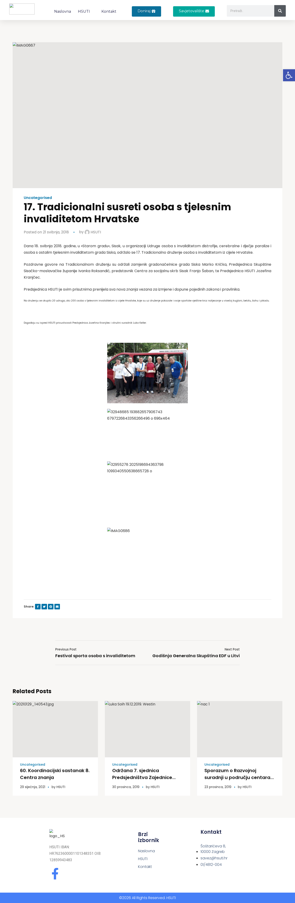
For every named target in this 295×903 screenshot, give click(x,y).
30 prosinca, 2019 (125, 787)
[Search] (280, 11)
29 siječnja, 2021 (32, 787)
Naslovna (62, 11)
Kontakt (108, 11)
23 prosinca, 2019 (217, 787)
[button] (194, 11)
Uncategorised (38, 198)
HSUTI (84, 11)
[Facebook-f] (55, 873)
